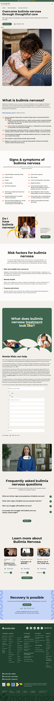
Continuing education (39, 649)
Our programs (4, 639)
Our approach (4, 648)
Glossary (47, 652)
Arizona (10, 637)
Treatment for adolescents (29, 639)
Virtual (18, 662)
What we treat (4, 636)
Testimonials (48, 645)
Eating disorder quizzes (3, 651)
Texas (18, 652)
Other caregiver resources (29, 661)
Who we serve (4, 637)
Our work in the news (48, 648)
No (12, 396)
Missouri (10, 656)
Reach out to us (27, 604)
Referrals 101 (37, 647)
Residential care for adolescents (27, 647)
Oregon (18, 643)
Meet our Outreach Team (39, 651)
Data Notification (12, 692)
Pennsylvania (19, 645)
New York (19, 639)
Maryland (10, 652)
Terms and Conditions (33, 692)
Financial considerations (5, 644)
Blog (47, 650)
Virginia (18, 658)
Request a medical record (40, 640)
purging (12, 141)
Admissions (4, 641)
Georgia (10, 645)
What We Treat (12, 8)
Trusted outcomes (48, 640)
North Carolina (20, 641)
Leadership (48, 642)
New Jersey (19, 637)
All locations (11, 636)
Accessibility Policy (4, 692)
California (10, 639)
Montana (10, 658)
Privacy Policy (19, 692)
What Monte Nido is (48, 637)
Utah (18, 654)
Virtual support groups (28, 659)
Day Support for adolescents (27, 644)
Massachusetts (11, 654)
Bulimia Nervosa (23, 8)
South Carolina (20, 649)
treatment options (11, 375)
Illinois (10, 649)
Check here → (33, 0)
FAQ (3, 646)
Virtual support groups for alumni (39, 638)
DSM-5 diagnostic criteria (8, 112)
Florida (10, 643)
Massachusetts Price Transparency (49, 657)
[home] (5, 4)
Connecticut (11, 641)
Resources (37, 642)
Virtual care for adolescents (29, 641)
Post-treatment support (39, 635)
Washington (19, 660)
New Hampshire (11, 662)
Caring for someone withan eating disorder (28, 657)
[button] (52, 4)
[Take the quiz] (45, 236)
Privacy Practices (25, 692)
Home (3, 8)
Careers (47, 654)
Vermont (18, 656)
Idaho (10, 647)
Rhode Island (19, 647)
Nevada (10, 660)
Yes (12, 393)
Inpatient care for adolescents (27, 650)
